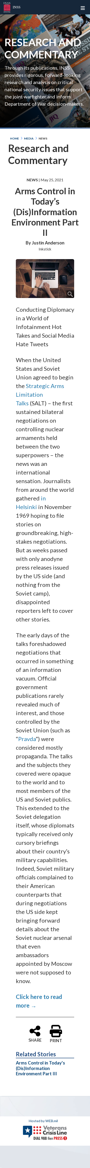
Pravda (27, 738)
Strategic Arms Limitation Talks (40, 394)
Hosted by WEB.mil (43, 1121)
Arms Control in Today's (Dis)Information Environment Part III (40, 1068)
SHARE (35, 1040)
